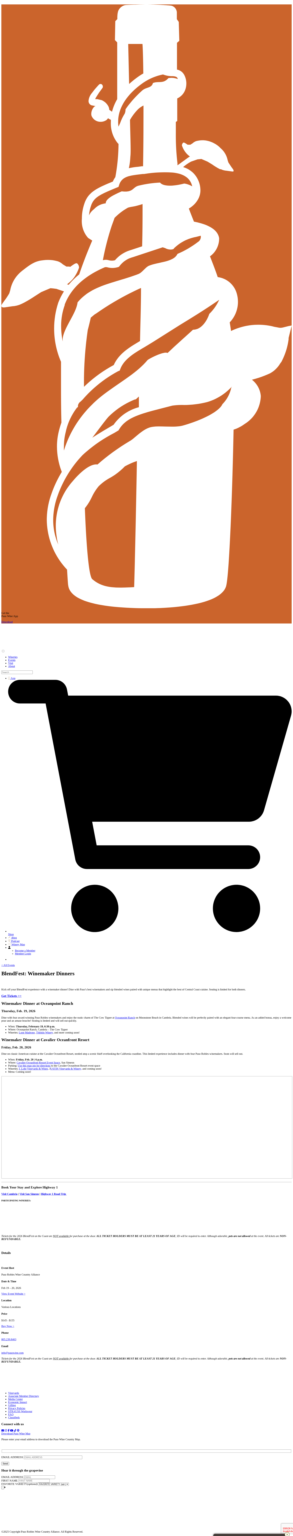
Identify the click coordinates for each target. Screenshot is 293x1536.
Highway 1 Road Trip (54, 1194)
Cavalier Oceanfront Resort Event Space (38, 1062)
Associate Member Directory (23, 1396)
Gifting (12, 1405)
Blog (14, 937)
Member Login (23, 953)
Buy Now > (7, 1326)
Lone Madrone (27, 1032)
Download (7, 621)
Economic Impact (17, 1402)
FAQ (11, 1414)
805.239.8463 (8, 1339)
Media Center (15, 1399)
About (11, 666)
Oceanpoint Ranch (125, 1017)
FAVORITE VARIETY (19, 1484)
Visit (10, 663)
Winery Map (18, 944)
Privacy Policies (16, 1408)
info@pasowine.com (12, 1352)
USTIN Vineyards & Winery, (66, 1068)
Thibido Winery (44, 1032)
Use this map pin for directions (34, 1065)
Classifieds (14, 1417)
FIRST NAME (9, 1480)
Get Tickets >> (11, 996)
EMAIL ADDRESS (12, 1457)
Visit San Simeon (29, 1194)
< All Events (8, 965)
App (12, 678)
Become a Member (25, 950)
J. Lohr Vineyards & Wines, (34, 1068)
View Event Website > (13, 1293)
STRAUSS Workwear (20, 1411)
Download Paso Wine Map (15, 1433)
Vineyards (13, 1393)
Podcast (15, 941)
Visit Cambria (9, 1194)
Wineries (12, 657)
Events (11, 660)
